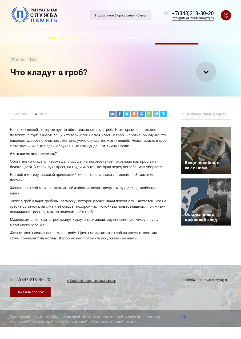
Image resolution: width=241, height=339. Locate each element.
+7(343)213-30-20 (192, 12)
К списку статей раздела (206, 114)
